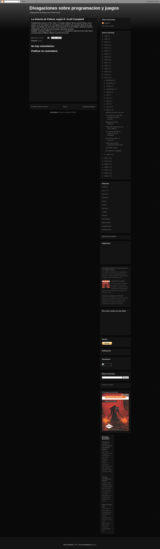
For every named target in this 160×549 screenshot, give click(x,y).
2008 (106, 167)
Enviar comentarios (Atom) (67, 112)
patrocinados (106, 222)
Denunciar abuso (109, 236)
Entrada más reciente (39, 107)
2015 (106, 69)
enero (108, 154)
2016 (106, 66)
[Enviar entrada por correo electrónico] (48, 38)
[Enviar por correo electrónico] (52, 38)
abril (108, 104)
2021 (106, 51)
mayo (108, 101)
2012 (106, 77)
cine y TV (105, 190)
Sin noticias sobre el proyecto (113, 139)
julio (107, 95)
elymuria (105, 194)
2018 (106, 60)
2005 (106, 176)
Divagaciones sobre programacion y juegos (74, 8)
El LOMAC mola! (111, 148)
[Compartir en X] (56, 38)
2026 (106, 36)
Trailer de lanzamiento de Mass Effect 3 (114, 128)
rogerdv (107, 23)
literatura (105, 208)
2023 (106, 45)
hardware (105, 197)
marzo (108, 107)
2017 (106, 63)
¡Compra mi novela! (118, 281)
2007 (106, 170)
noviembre (110, 83)
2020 (106, 54)
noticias (104, 215)
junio (108, 98)
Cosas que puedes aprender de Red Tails (114, 144)
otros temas (106, 219)
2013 (106, 75)
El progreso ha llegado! (114, 151)
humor (104, 201)
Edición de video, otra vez (115, 112)
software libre (106, 229)
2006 (106, 173)
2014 (106, 71)
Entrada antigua (89, 107)
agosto (108, 92)
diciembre (109, 80)
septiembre (110, 89)
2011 (106, 158)
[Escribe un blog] (54, 38)
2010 (106, 161)
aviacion (105, 187)
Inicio (65, 107)
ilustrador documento (58, 31)
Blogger (94, 545)
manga (104, 212)
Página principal (107, 384)
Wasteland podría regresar (112, 123)
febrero (109, 110)
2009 (106, 164)
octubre (109, 86)
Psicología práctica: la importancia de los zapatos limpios (115, 269)
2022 (106, 48)
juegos (40, 41)
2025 (106, 39)
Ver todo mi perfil (108, 26)
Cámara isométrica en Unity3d (112, 296)
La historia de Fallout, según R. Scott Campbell (113, 133)
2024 (106, 42)
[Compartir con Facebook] (58, 38)
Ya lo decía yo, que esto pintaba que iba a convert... (114, 117)
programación (107, 226)
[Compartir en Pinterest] (60, 38)
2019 (106, 57)
